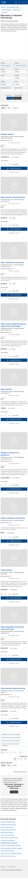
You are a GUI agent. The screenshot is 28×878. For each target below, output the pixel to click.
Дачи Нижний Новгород (7, 832)
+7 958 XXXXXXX (14, 659)
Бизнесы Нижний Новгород (8, 856)
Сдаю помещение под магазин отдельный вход (12, 628)
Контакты (3, 866)
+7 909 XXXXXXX (14, 489)
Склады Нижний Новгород (8, 840)
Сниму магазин (6, 570)
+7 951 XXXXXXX (14, 229)
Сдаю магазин (6, 389)
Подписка (18, 98)
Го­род (16, 63)
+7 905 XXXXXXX (14, 419)
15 (20, 752)
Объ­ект (3, 81)
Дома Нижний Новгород (7, 827)
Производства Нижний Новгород (9, 837)
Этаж (16, 81)
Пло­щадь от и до (5, 87)
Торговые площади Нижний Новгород (11, 845)
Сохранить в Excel (20, 771)
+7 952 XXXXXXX (14, 598)
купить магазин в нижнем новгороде (11, 737)
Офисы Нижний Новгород (7, 835)
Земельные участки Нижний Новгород (11, 853)
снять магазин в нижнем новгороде (11, 740)
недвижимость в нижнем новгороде (11, 734)
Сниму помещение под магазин (13, 518)
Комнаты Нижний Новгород (8, 822)
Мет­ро (2, 69)
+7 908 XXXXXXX (14, 360)
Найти (10, 98)
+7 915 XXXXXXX (14, 295)
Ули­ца (2, 75)
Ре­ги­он (3, 63)
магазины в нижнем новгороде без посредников (10, 744)
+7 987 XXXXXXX (14, 168)
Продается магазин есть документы (10, 454)
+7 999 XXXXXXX (14, 541)
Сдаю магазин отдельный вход (13, 688)
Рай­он (16, 69)
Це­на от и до (18, 87)
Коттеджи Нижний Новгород (8, 829)
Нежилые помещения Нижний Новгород (11, 848)
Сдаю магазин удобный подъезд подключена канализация (13, 325)
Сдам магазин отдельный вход (13, 197)
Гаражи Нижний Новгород (7, 850)
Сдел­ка (17, 75)
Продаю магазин (7, 134)
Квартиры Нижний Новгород (8, 824)
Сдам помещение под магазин (12, 262)
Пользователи (11, 866)
